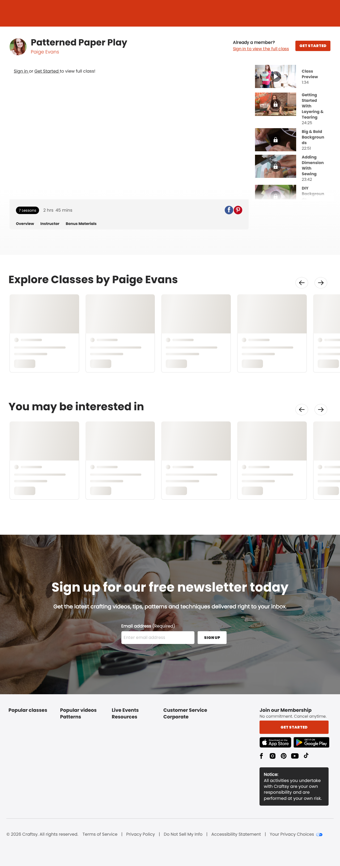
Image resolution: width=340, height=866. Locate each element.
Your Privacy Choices (292, 834)
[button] (261, 45)
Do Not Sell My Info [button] (183, 834)
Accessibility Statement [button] (236, 834)
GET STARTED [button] (312, 45)
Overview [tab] (25, 223)
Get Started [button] (294, 727)
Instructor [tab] (50, 223)
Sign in (21, 71)
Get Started (47, 71)
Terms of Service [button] (100, 834)
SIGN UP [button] (212, 637)
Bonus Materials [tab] (81, 223)
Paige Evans (45, 52)
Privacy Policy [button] (140, 834)
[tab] (292, 77)
